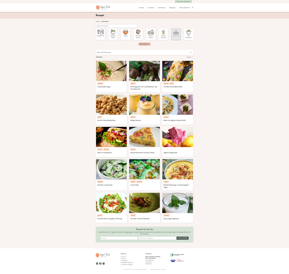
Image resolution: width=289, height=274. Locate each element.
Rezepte (98, 21)
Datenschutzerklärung (155, 269)
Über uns (124, 256)
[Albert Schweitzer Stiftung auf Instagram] (103, 263)
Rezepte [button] (141, 7)
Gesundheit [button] (151, 7)
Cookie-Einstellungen (127, 264)
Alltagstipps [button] (172, 7)
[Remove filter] (149, 44)
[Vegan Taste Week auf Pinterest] (97, 263)
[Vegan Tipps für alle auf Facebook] (100, 263)
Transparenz (125, 260)
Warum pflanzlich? (184, 7)
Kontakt (124, 258)
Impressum (163, 269)
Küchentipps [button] (161, 7)
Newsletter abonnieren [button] (127, 262)
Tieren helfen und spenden (183, 1)
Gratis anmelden (182, 238)
